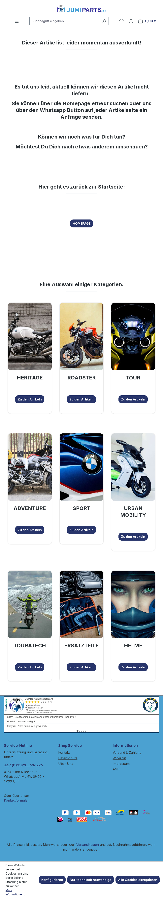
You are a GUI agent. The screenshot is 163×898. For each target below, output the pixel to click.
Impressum (121, 764)
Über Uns (65, 764)
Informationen (125, 745)
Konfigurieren (52, 880)
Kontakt (64, 753)
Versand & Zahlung (127, 753)
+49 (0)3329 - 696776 (23, 765)
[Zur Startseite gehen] (81, 8)
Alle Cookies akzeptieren (137, 880)
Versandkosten (87, 845)
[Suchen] (104, 21)
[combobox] (64, 21)
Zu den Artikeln (30, 399)
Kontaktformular (16, 800)
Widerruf (119, 758)
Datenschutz (67, 758)
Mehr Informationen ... (16, 892)
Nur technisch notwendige (90, 880)
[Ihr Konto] (131, 21)
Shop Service (70, 745)
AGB (116, 769)
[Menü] (16, 21)
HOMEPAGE (81, 223)
